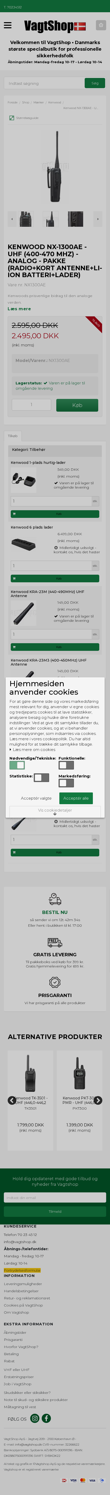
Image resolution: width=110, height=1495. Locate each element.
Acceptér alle (76, 798)
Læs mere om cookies (33, 750)
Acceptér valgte (36, 798)
